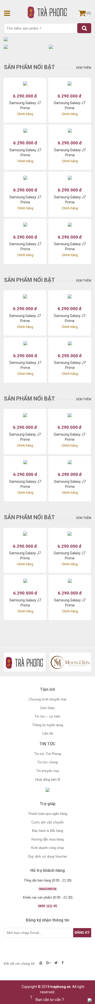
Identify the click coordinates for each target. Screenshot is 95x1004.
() (88, 13)
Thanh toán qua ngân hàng (47, 814)
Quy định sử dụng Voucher (47, 856)
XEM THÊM (83, 68)
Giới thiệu (47, 708)
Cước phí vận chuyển (47, 822)
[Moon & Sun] (70, 662)
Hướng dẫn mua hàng (47, 839)
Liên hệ (47, 733)
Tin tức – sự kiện (47, 716)
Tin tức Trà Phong (47, 754)
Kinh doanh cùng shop (47, 848)
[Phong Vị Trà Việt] (25, 662)
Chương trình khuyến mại (47, 699)
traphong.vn (60, 987)
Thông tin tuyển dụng (47, 725)
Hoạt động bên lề (47, 779)
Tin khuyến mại (47, 771)
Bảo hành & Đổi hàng (47, 831)
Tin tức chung (47, 762)
